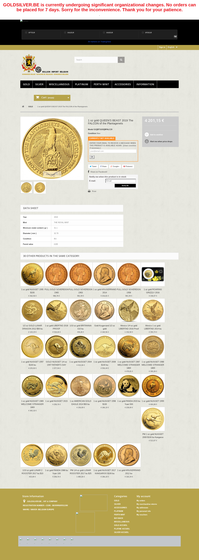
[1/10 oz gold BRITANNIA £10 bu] (80, 310)
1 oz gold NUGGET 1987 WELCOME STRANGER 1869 (129, 365)
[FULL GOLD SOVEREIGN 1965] (56, 274)
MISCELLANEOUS (59, 84)
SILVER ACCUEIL (121, 532)
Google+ (115, 166)
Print (94, 191)
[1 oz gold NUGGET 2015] (56, 386)
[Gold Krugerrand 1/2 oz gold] (105, 310)
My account (143, 496)
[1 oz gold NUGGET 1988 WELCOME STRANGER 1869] (153, 347)
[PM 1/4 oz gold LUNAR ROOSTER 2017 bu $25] (80, 455)
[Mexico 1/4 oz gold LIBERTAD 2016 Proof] (129, 310)
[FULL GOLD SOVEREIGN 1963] (80, 274)
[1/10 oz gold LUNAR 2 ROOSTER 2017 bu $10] (32, 455)
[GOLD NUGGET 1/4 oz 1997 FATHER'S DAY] (56, 347)
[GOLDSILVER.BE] (45, 64)
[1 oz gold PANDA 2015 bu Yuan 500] (129, 386)
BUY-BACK (118, 518)
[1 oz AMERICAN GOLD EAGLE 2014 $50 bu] (80, 386)
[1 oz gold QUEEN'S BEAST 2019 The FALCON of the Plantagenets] (26, 188)
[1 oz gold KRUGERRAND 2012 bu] (129, 455)
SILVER (39, 84)
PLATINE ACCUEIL (122, 529)
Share (104, 166)
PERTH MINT (101, 84)
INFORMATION (145, 84)
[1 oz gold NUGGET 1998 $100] (105, 386)
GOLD (26, 84)
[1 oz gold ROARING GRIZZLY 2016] (153, 274)
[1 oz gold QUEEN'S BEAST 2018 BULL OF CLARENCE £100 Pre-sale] (40, 188)
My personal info (144, 511)
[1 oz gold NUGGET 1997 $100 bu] (32, 347)
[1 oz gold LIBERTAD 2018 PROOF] (56, 310)
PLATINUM (81, 84)
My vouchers (142, 515)
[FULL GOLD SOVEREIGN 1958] (129, 274)
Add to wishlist (156, 135)
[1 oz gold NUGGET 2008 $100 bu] (105, 347)
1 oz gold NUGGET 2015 (56, 401)
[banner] (99, 24)
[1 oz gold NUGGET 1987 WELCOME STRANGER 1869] (129, 347)
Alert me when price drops (161, 141)
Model (90, 129)
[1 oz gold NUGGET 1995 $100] (32, 274)
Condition (92, 133)
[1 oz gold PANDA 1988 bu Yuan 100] (56, 455)
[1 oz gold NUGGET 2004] (80, 347)
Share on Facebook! (98, 172)
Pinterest (129, 166)
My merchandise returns (147, 504)
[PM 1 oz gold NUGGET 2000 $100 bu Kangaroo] (153, 419)
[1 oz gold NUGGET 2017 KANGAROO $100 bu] (105, 455)
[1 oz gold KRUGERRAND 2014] (105, 274)
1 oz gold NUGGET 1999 (153, 401)
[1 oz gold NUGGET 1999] (153, 386)
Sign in (162, 47)
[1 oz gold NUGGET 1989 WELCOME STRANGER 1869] (32, 386)
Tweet (94, 166)
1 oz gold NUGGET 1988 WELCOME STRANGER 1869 (153, 365)
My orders (141, 501)
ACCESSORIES (123, 84)
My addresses (142, 508)
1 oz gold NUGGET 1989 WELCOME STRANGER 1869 (32, 404)
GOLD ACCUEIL (120, 525)
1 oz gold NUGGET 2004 (80, 362)
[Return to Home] (23, 106)
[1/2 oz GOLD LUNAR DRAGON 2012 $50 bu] (32, 310)
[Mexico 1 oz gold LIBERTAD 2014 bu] (153, 310)
